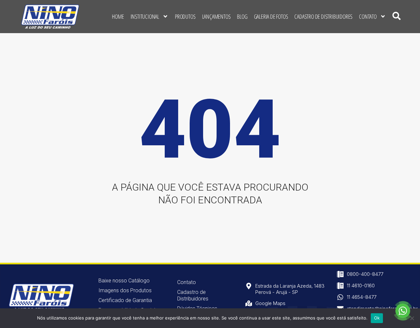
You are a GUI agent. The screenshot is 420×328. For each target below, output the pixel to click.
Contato (368, 16)
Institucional (145, 16)
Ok (377, 317)
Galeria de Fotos (271, 16)
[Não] (412, 318)
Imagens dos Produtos (125, 290)
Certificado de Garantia (125, 300)
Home (118, 16)
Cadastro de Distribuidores (323, 16)
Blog (242, 16)
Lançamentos (216, 16)
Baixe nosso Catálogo (124, 280)
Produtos (185, 16)
